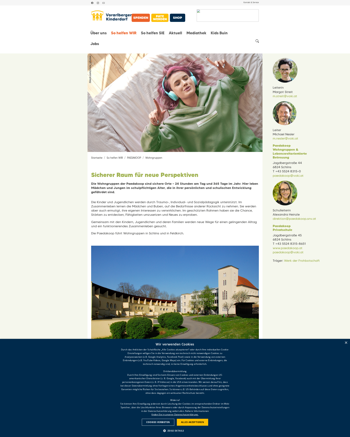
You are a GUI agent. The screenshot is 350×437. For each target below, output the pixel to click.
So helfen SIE (152, 33)
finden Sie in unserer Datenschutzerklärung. (175, 414)
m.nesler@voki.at (285, 138)
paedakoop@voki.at (288, 176)
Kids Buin (219, 33)
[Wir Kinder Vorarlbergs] (228, 15)
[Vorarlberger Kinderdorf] (111, 15)
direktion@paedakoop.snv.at (294, 219)
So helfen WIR (124, 33)
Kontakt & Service (251, 2)
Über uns (98, 33)
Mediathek (196, 33)
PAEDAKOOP (134, 157)
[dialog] (175, 388)
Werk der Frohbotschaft (302, 261)
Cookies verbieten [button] (158, 422)
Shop (177, 18)
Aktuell (175, 33)
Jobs (94, 43)
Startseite (96, 157)
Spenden (140, 18)
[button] (175, 430)
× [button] (346, 342)
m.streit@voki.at (285, 96)
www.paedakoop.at (287, 248)
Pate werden (160, 17)
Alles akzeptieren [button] (192, 422)
